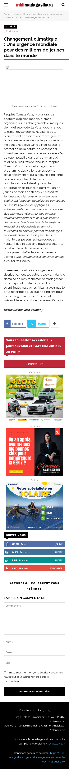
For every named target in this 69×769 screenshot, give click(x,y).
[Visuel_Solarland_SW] (34, 506)
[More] (55, 324)
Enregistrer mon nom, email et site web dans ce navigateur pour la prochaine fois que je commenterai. (33, 677)
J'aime (59, 544)
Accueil (7, 14)
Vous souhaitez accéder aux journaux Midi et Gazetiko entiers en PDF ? (33, 346)
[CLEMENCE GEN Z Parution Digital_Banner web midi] (34, 452)
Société (17, 14)
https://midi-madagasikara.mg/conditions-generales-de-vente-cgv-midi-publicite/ (36, 757)
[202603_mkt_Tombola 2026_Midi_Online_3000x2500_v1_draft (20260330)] (34, 398)
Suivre (58, 552)
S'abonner (56, 568)
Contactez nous (56, 743)
